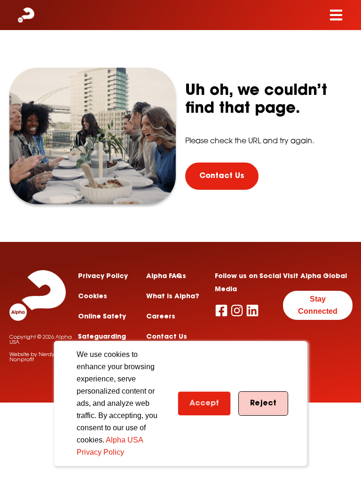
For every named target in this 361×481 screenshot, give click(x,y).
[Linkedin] (252, 310)
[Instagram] (236, 310)
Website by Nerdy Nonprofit (32, 357)
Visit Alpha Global (315, 276)
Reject (263, 403)
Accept (204, 403)
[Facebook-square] (221, 310)
